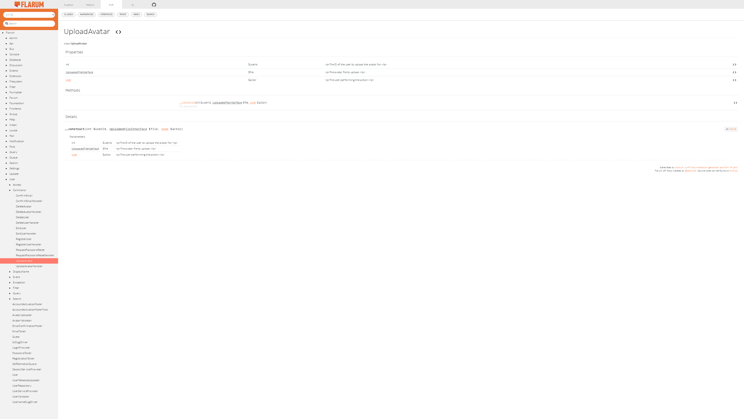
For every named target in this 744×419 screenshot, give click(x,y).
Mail (11, 135)
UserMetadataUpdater (26, 380)
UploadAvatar (24, 260)
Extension (15, 76)
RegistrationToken (23, 358)
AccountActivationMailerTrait (30, 309)
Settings (14, 168)
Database (15, 59)
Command (19, 190)
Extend (13, 70)
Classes (68, 14)
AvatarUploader (22, 315)
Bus (11, 49)
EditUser (21, 228)
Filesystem (15, 81)
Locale (13, 130)
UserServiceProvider (25, 391)
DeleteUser (22, 217)
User (12, 179)
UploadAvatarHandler (29, 266)
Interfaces (106, 14)
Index (136, 14)
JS (133, 5)
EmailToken (19, 331)
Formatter (15, 92)
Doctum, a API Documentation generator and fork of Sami (706, 167)
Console (14, 54)
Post (12, 146)
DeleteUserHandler (27, 222)
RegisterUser (24, 239)
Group (13, 114)
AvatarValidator (22, 320)
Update (14, 173)
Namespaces (87, 14)
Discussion (15, 65)
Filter (12, 87)
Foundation (16, 103)
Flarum (68, 5)
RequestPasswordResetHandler (35, 255)
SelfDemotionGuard (24, 364)
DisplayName (21, 271)
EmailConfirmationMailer (27, 326)
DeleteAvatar (24, 206)
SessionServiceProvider (26, 369)
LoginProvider (21, 347)
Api (11, 43)
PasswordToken (21, 353)
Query (13, 152)
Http (12, 119)
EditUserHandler (26, 233)
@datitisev (691, 171)
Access (17, 184)
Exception (19, 282)
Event (16, 277)
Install (13, 125)
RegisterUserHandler (28, 244)
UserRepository (22, 385)
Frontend (15, 108)
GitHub (734, 171)
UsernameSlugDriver (25, 402)
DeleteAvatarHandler (28, 211)
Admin (13, 38)
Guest (15, 336)
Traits (123, 14)
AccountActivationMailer (27, 304)
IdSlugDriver (20, 342)
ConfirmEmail (24, 195)
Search (13, 163)
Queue (13, 157)
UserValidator (20, 396)
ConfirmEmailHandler (29, 201)
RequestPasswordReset (30, 249)
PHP (111, 5)
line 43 (732, 129)
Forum (90, 5)
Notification (16, 141)
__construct (187, 102)
